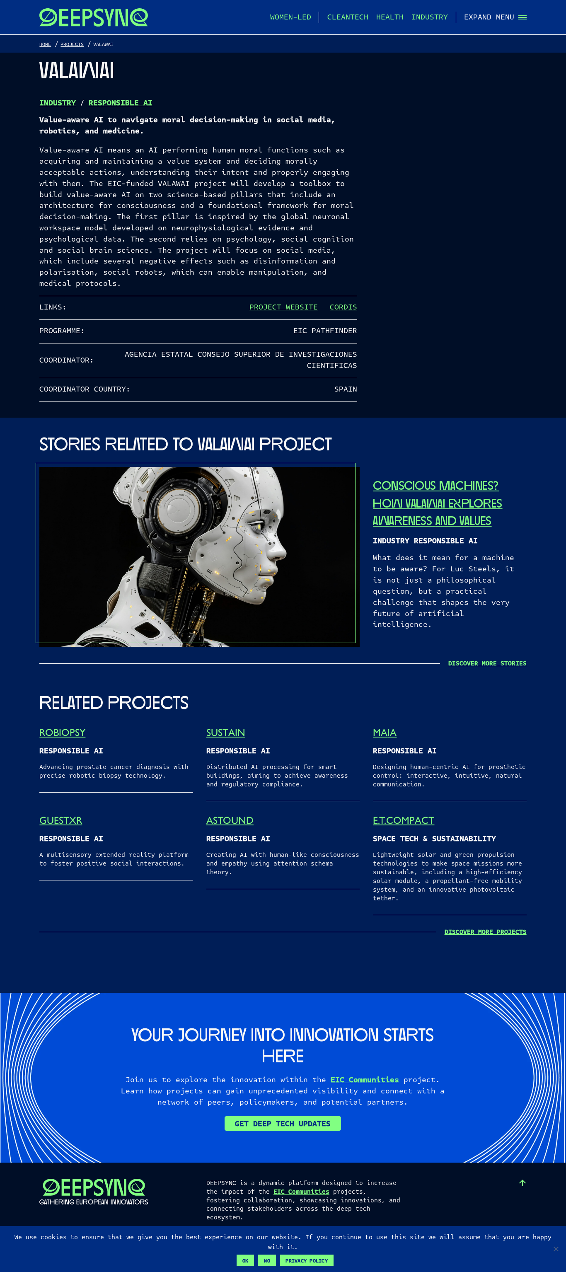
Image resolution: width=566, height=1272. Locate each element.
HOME (45, 44)
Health (390, 17)
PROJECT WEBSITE (283, 307)
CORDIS (343, 307)
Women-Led (290, 17)
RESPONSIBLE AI (120, 103)
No (267, 1261)
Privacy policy (306, 1261)
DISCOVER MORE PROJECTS (486, 931)
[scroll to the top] (522, 1183)
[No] (555, 1249)
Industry (429, 17)
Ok (245, 1261)
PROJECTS (72, 44)
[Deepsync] (93, 17)
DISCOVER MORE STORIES (487, 663)
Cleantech (347, 17)
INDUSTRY (57, 103)
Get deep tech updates (283, 1123)
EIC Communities (365, 1080)
